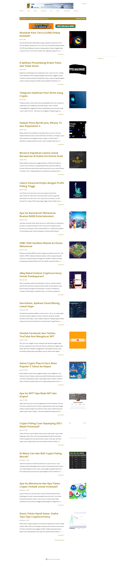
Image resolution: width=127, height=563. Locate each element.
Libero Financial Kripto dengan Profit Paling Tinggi (42, 184)
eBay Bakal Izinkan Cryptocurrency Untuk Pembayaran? (41, 274)
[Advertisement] (50, 550)
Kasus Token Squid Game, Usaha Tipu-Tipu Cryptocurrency (39, 515)
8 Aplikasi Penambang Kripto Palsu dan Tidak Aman (40, 64)
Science (58, 10)
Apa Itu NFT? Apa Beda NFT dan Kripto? (38, 395)
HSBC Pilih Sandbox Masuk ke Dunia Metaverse (41, 244)
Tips (51, 10)
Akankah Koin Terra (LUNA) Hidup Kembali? (40, 34)
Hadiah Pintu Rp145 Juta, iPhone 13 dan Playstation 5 (41, 124)
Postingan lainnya (59, 540)
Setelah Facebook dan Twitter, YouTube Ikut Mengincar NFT (38, 335)
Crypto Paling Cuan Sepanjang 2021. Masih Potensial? (41, 425)
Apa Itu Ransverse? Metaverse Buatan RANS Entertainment (38, 214)
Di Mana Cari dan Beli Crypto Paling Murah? (41, 455)
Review (35, 10)
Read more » (61, 54)
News (28, 10)
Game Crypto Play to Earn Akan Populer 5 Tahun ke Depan (38, 365)
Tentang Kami (66, 10)
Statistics (101, 58)
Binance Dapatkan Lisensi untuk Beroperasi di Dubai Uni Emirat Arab (41, 154)
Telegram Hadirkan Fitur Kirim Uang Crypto (41, 94)
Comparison (43, 10)
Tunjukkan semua (81, 18)
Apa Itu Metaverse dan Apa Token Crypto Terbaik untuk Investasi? (40, 485)
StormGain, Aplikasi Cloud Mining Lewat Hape (40, 305)
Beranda (21, 10)
